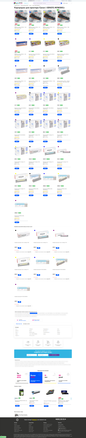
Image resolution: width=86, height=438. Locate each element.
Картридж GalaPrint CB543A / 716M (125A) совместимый (20, 28)
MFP (20, 366)
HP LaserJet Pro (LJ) (65, 364)
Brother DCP (26, 366)
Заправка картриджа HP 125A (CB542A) (59, 269)
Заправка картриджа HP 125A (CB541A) (40, 269)
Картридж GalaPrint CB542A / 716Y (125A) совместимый (49, 28)
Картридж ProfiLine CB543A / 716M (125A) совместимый (20, 54)
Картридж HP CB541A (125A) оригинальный (47, 189)
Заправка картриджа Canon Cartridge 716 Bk (22, 242)
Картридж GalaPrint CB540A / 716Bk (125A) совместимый (63, 28)
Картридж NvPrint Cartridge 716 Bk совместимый (34, 135)
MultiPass (60, 361)
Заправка (29, 361)
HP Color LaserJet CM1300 (64, 313)
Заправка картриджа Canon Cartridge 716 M (60, 242)
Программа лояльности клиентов (47, 424)
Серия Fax (32, 361)
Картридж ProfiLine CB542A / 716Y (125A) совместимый (34, 81)
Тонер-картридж (26, 364)
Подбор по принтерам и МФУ (18, 430)
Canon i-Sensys (60, 364)
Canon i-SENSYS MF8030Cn (33, 313)
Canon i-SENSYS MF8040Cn (33, 316)
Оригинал (25, 361)
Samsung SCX (17, 366)
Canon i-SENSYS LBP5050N (26, 313)
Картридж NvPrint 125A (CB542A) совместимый (62, 108)
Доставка (30, 425)
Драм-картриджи (31, 366)
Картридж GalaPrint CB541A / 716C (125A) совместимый (34, 28)
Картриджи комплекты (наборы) (36, 364)
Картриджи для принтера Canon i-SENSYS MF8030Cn (23, 415)
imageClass (38, 361)
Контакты (59, 432)
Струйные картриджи (17, 426)
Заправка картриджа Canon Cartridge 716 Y (22, 269)
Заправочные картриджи (44, 364)
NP (62, 361)
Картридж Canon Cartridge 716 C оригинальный (48, 162)
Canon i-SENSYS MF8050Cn (41, 313)
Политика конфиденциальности (47, 425)
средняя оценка (36, 320)
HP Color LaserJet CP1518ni (26, 316)
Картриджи (15, 424)
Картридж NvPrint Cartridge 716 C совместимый (48, 135)
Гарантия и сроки (31, 431)
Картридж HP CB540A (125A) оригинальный (33, 189)
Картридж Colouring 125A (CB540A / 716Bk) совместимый (63, 54)
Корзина (68, 3)
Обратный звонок (62, 428)
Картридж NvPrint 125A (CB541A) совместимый (48, 108)
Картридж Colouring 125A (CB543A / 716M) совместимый (20, 108)
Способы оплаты (31, 426)
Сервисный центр (16, 431)
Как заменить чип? (45, 431)
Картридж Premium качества (18, 364)
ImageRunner (42, 361)
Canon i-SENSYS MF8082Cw (57, 313)
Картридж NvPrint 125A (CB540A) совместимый (34, 108)
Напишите (34, 419)
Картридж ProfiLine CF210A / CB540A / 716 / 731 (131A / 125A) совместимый (63, 81)
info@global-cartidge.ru (64, 0)
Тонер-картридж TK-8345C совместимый (33, 401)
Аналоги (22, 361)
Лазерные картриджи (17, 425)
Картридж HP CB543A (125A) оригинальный (19, 216)
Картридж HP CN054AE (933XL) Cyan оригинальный (21, 401)
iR (45, 361)
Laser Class (48, 361)
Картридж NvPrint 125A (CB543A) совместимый (20, 135)
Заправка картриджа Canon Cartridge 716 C (41, 242)
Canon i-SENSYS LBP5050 (18, 313)
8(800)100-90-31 (32, 0)
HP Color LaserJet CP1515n (18, 316)
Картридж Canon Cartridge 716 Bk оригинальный (34, 162)
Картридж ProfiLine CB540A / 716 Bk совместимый (49, 81)
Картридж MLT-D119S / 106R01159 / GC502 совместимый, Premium (63, 401)
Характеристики (19, 323)
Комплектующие (51, 364)
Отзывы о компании (31, 430)
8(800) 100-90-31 (61, 419)
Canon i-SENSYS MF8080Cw (49, 313)
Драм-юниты (55, 364)
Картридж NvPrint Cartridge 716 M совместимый (62, 135)
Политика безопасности (46, 426)
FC (35, 361)
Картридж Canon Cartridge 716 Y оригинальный (20, 189)
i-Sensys (67, 361)
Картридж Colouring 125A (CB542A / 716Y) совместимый (49, 54)
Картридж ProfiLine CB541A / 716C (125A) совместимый (20, 81)
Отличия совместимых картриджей (47, 430)
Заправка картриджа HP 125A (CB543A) (21, 296)
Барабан (30, 364)
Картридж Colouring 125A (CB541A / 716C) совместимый (34, 54)
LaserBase (52, 361)
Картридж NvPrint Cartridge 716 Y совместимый (20, 162)
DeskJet (69, 364)
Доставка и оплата (26, 323)
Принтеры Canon (17, 361)
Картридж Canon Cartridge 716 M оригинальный (62, 162)
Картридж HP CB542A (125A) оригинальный (62, 189)
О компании (30, 424)
